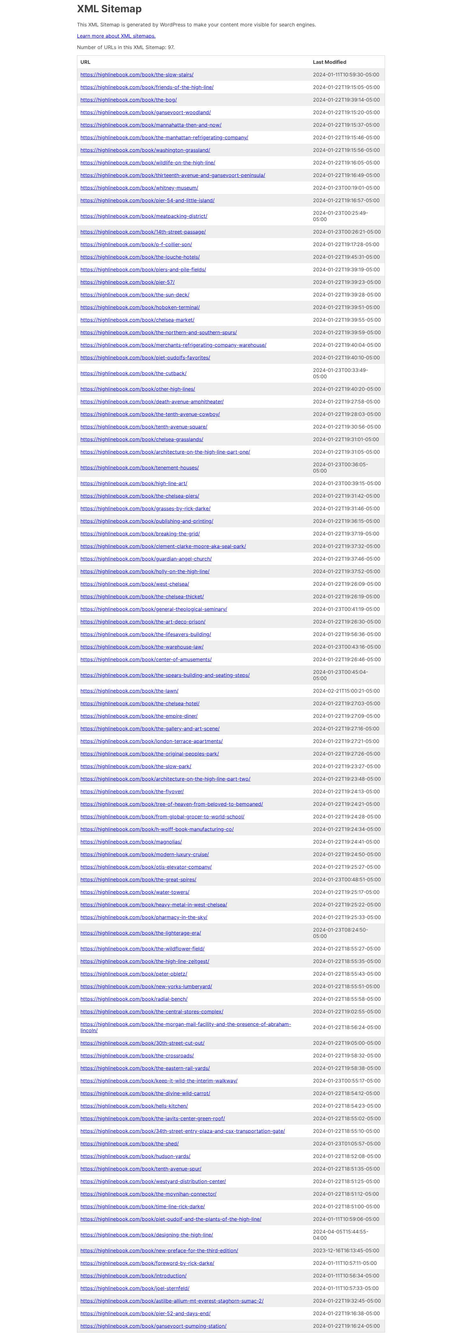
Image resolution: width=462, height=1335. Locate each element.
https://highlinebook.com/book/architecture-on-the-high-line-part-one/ (165, 452)
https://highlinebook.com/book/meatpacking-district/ (143, 216)
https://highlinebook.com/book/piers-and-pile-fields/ (143, 269)
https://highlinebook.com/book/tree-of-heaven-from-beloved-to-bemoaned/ (171, 804)
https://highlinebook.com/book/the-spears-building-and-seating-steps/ (165, 675)
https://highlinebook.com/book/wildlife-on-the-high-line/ (147, 162)
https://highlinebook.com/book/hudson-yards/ (135, 1156)
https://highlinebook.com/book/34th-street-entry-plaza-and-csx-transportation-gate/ (182, 1131)
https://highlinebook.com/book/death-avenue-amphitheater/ (152, 401)
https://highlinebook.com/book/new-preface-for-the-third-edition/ (159, 1250)
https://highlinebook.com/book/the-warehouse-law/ (142, 647)
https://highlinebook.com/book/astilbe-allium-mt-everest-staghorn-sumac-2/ (172, 1301)
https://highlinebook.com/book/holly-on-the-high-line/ (145, 571)
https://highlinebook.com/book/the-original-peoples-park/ (149, 754)
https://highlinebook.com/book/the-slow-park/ (135, 766)
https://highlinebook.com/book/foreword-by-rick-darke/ (147, 1263)
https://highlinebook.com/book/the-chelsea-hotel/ (140, 703)
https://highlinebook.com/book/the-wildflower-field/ (142, 948)
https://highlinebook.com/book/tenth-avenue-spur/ (140, 1169)
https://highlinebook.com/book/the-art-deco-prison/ (143, 621)
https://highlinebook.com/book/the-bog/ (128, 100)
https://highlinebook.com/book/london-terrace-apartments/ (151, 741)
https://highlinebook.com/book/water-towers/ (135, 892)
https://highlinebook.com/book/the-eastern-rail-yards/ (145, 1068)
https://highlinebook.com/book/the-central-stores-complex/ (151, 1011)
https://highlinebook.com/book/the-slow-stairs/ (137, 74)
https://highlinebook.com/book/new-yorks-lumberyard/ (146, 986)
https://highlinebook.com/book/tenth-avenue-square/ (143, 427)
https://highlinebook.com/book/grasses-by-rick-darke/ (145, 508)
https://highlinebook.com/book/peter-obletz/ (133, 974)
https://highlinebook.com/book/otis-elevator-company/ (146, 867)
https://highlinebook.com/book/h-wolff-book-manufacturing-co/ (157, 829)
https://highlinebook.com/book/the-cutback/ (133, 373)
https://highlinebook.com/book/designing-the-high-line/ (146, 1235)
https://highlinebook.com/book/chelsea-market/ (137, 320)
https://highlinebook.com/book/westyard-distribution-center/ (153, 1181)
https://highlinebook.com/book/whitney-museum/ (139, 188)
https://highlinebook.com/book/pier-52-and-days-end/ (145, 1313)
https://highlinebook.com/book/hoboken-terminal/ (140, 307)
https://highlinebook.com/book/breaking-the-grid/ (140, 533)
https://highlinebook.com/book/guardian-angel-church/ (146, 559)
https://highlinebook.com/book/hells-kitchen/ (134, 1106)
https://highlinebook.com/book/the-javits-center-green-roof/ (152, 1118)
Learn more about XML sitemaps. (116, 36)
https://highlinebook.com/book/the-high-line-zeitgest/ (144, 961)
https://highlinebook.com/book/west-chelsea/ (134, 584)
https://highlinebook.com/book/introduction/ (133, 1275)
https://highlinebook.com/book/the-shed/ (129, 1143)
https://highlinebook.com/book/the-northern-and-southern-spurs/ (158, 332)
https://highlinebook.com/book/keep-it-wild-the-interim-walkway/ (159, 1080)
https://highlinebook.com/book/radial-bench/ (134, 999)
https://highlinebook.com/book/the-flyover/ (132, 791)
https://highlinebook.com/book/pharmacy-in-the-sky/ (143, 917)
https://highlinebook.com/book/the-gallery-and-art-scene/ (150, 728)
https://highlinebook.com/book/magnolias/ (131, 842)
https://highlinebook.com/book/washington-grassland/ (145, 150)
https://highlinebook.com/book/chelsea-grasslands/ (141, 439)
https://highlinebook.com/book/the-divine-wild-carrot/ (145, 1093)
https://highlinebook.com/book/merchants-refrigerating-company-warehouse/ (173, 345)
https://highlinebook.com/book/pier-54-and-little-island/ (147, 200)
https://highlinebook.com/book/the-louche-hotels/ (140, 257)
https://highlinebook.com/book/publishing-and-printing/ (146, 521)
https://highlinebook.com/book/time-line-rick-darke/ (142, 1206)
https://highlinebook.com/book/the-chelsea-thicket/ (142, 596)
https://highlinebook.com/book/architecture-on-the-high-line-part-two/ (165, 779)
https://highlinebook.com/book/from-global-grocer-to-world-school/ (162, 816)
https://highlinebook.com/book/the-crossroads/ (137, 1055)
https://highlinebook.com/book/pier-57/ (127, 282)
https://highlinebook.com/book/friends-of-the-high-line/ (147, 87)
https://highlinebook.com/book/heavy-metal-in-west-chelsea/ (153, 904)
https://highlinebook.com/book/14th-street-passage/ (143, 232)
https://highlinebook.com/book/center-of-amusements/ (146, 659)
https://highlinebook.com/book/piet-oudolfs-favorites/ (145, 357)
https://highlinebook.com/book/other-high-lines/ (137, 389)
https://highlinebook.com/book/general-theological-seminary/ (153, 609)
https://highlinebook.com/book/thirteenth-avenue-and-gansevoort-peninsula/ (172, 175)
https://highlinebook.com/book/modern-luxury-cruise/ (144, 854)
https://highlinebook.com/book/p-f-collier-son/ (136, 244)
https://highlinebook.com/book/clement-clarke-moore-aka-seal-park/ (163, 546)
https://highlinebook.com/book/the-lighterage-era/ (140, 933)
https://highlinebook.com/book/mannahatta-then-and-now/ (151, 125)
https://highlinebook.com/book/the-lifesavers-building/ (145, 634)
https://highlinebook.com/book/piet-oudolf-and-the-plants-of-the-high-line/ (170, 1219)
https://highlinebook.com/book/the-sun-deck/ (135, 294)
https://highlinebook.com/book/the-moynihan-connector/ (148, 1194)
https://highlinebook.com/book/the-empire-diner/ (139, 716)
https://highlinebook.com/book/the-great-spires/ (138, 879)
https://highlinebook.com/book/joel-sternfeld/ (135, 1288)
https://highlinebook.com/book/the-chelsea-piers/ (139, 496)
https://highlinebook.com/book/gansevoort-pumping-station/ (153, 1326)
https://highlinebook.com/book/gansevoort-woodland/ (145, 112)
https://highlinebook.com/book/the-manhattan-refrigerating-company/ (164, 137)
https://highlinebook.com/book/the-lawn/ (129, 691)
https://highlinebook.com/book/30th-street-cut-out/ (142, 1043)
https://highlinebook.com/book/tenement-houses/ (139, 467)
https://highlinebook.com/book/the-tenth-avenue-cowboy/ (150, 414)
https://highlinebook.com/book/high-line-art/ (133, 483)
